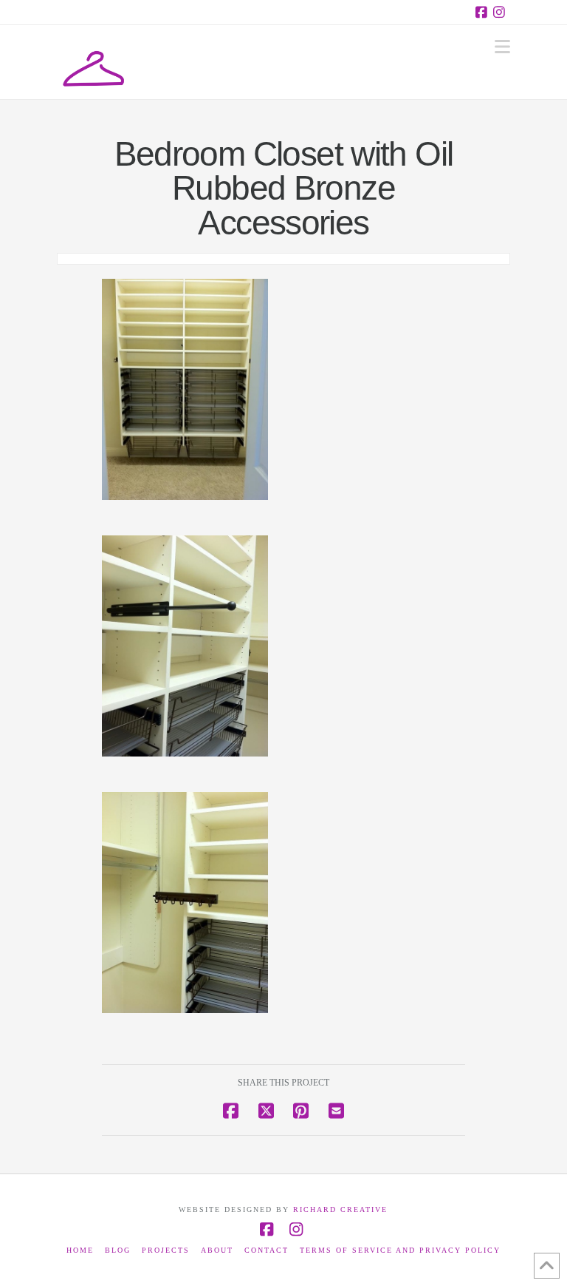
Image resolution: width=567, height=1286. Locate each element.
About (217, 1250)
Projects (166, 1250)
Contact (266, 1250)
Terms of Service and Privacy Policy (400, 1250)
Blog (118, 1250)
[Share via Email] (336, 1111)
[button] (502, 47)
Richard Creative (340, 1209)
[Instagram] (501, 12)
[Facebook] (483, 12)
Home (80, 1250)
